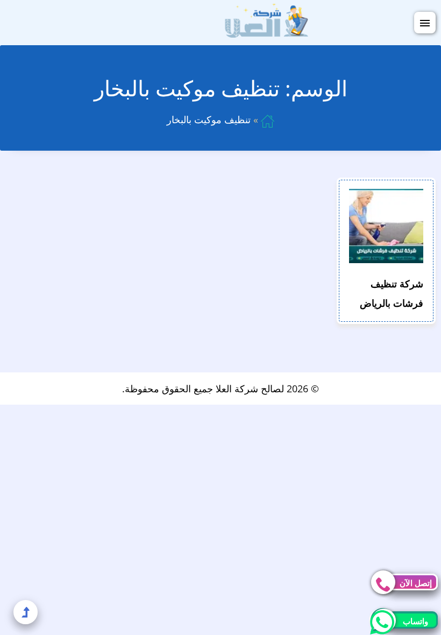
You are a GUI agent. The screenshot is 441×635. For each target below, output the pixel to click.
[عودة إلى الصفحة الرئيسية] (267, 119)
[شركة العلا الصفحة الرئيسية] (266, 21)
